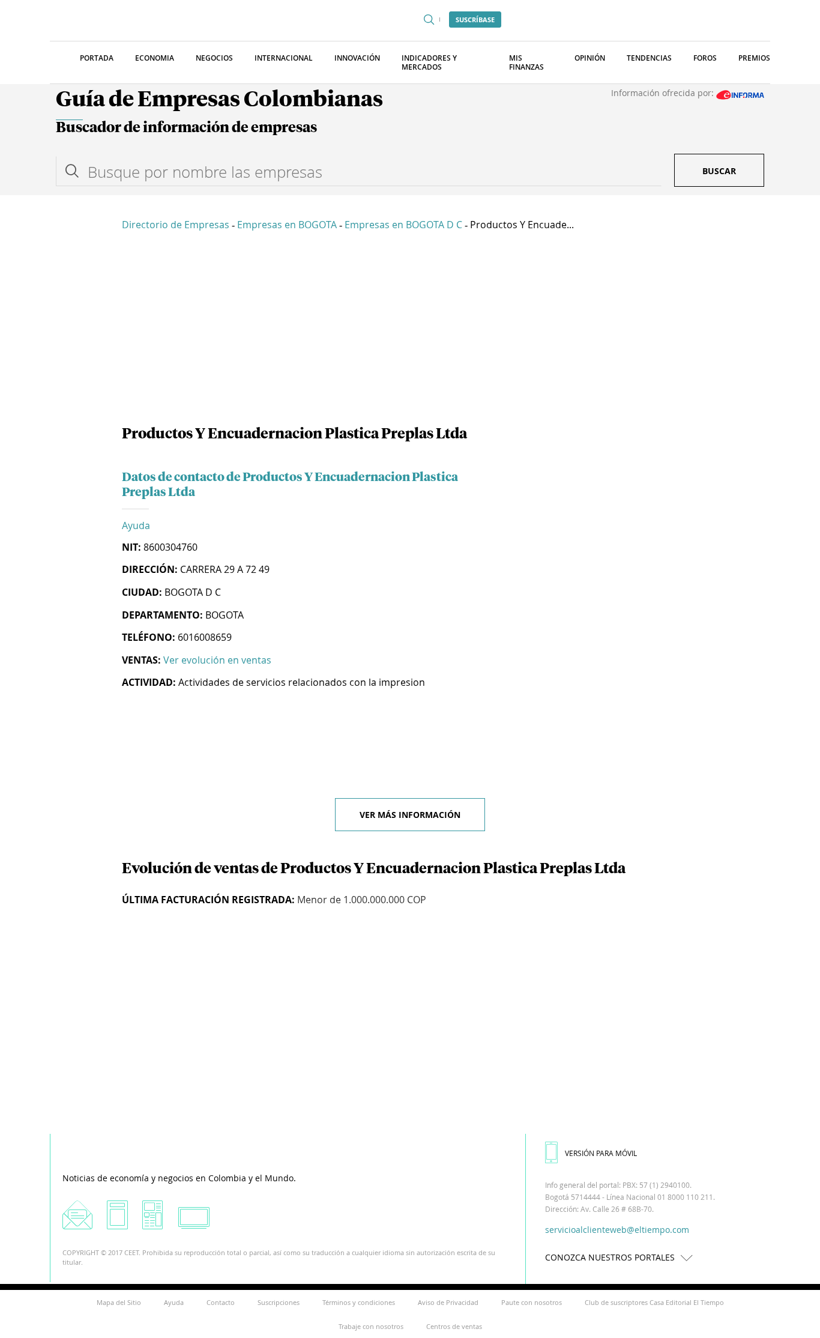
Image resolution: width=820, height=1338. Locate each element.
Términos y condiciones (358, 1302)
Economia (154, 58)
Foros (705, 58)
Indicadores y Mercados (429, 62)
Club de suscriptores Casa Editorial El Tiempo (654, 1302)
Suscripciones (279, 1302)
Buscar (719, 171)
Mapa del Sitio (119, 1302)
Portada (96, 58)
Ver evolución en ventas (217, 660)
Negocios (214, 58)
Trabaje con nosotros (371, 1326)
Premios (754, 58)
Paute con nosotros (531, 1302)
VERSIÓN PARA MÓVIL (601, 1153)
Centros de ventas (454, 1326)
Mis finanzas (526, 62)
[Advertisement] (410, 330)
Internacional (284, 58)
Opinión (589, 58)
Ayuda (136, 525)
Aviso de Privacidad (448, 1302)
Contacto (221, 1302)
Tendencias (649, 58)
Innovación (357, 58)
